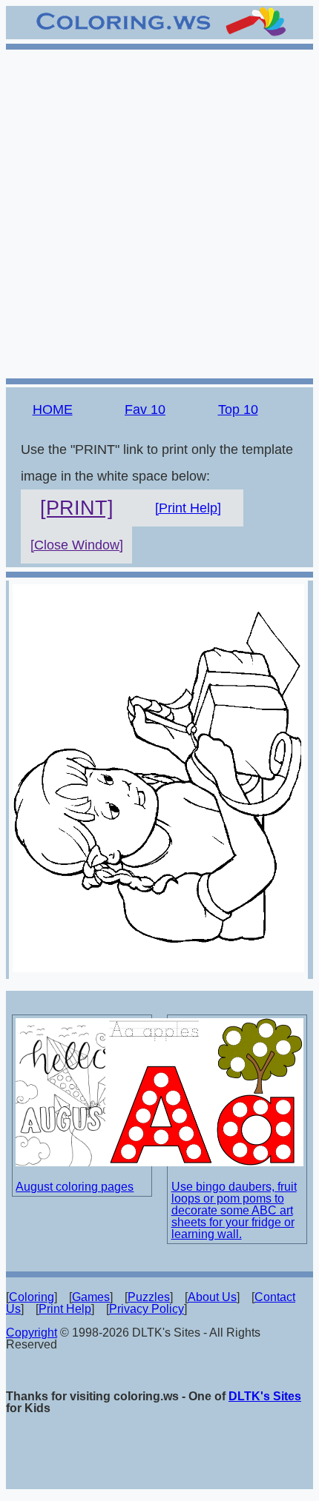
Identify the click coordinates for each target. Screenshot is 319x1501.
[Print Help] (188, 508)
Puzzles (149, 1297)
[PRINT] (77, 508)
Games (91, 1297)
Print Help (65, 1309)
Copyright (31, 1332)
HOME (53, 409)
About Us (212, 1297)
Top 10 (238, 409)
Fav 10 (145, 409)
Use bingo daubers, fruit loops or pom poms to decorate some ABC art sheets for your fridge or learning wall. (234, 1210)
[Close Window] (76, 545)
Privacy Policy (146, 1309)
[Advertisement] (159, 212)
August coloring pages (75, 1186)
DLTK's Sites (264, 1396)
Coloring (31, 1297)
